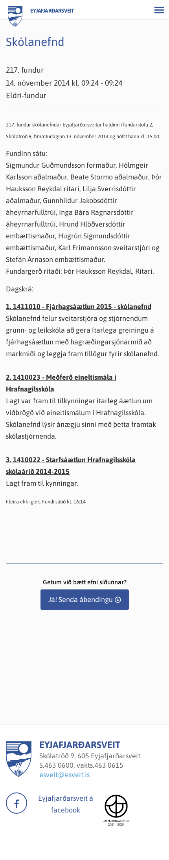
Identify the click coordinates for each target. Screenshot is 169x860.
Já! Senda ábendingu (80, 599)
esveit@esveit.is (64, 774)
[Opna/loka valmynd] (159, 10)
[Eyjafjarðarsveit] (18, 774)
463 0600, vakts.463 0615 (83, 765)
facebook (16, 803)
